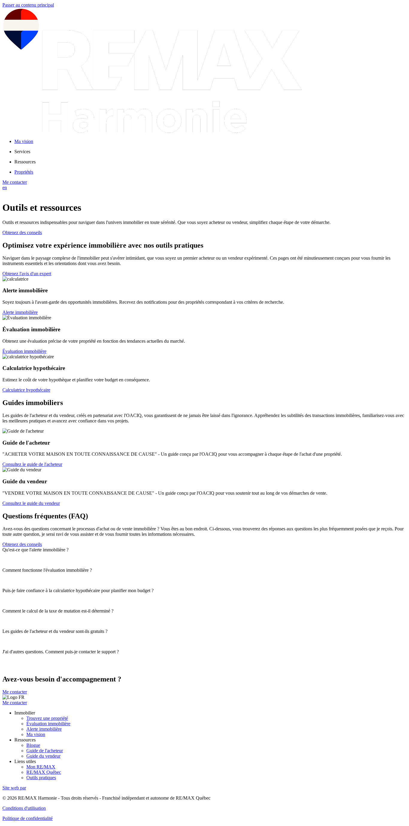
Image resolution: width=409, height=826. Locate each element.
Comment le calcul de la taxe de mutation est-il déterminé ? (57, 610)
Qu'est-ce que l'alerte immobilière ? (35, 549)
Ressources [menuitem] (25, 161)
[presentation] (204, 550)
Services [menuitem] (22, 151)
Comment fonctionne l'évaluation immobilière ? (47, 570)
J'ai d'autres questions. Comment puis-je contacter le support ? (60, 651)
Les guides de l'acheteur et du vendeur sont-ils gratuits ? (54, 631)
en (4, 187)
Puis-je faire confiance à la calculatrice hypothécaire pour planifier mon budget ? (78, 590)
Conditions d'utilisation (24, 808)
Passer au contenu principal (28, 4)
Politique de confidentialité (27, 818)
